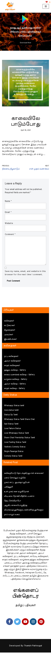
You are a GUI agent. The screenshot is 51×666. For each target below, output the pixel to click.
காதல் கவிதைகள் (12, 365)
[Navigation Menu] (46, 6)
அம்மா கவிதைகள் (12, 361)
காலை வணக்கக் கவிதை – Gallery (19, 375)
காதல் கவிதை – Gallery (14, 388)
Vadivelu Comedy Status (14, 447)
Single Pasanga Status (13, 451)
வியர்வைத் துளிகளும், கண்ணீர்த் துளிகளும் (23, 510)
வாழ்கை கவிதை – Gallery (15, 379)
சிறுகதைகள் (9, 330)
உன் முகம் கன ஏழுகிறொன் (16, 492)
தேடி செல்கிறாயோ (12, 501)
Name (8, 201)
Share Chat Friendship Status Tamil (19, 438)
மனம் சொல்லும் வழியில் (15, 478)
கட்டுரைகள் (9, 325)
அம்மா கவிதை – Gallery (15, 384)
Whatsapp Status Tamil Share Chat (19, 419)
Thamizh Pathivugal (33, 646)
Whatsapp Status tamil (14, 406)
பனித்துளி (8, 487)
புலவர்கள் (8, 335)
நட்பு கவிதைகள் (11, 356)
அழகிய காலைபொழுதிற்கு (15, 505)
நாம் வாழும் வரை (12, 514)
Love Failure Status (12, 428)
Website (9, 223)
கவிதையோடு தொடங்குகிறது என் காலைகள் (24, 473)
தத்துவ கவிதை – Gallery (15, 370)
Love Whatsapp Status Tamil (16, 433)
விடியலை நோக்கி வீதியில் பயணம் (19, 496)
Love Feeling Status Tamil (15, 442)
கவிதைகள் (9, 321)
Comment (10, 234)
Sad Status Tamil (11, 424)
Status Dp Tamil (11, 415)
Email (8, 212)
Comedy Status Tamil (13, 456)
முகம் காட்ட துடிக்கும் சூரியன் (17, 482)
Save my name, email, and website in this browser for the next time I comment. (25, 273)
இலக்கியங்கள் (10, 339)
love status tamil (11, 410)
